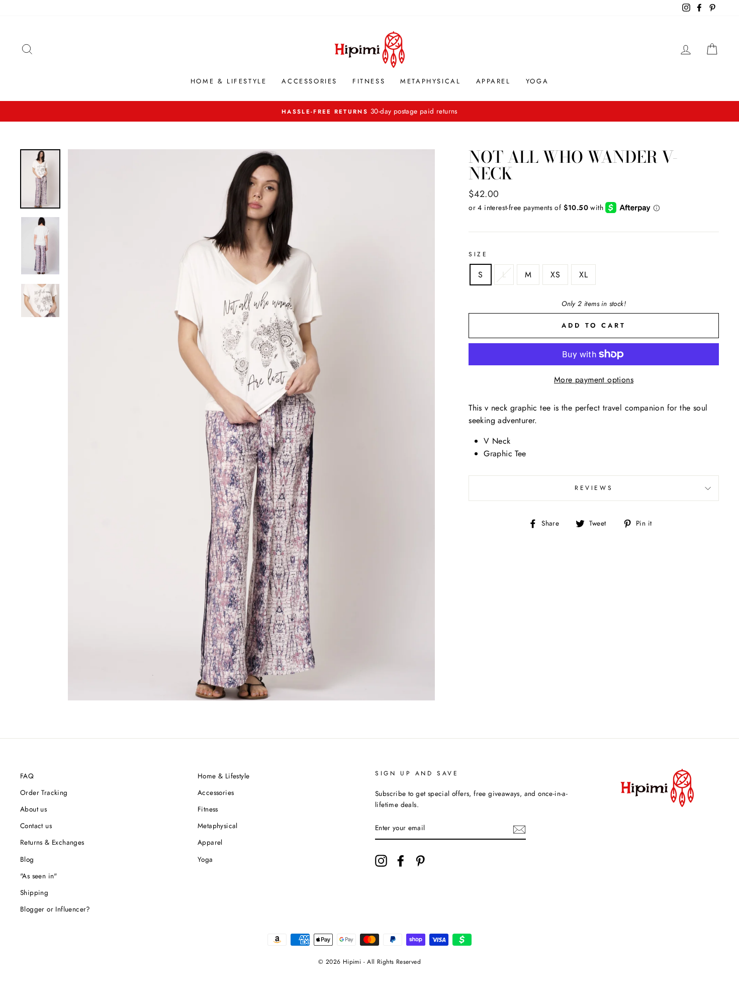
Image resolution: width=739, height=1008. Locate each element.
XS (555, 274)
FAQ (27, 776)
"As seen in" (38, 876)
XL (583, 274)
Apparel (493, 81)
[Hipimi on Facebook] (401, 861)
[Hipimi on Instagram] (381, 861)
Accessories (309, 81)
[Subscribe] (519, 828)
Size (478, 254)
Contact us (36, 826)
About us (33, 809)
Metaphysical (430, 81)
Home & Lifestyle (229, 81)
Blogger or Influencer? (55, 909)
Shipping (34, 892)
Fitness (368, 81)
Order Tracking (44, 792)
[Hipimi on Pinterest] (420, 861)
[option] (251, 424)
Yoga (537, 81)
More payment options (593, 379)
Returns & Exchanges (52, 842)
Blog (27, 859)
